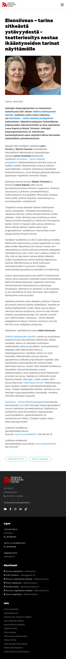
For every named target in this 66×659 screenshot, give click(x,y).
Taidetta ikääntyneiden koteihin (20, 336)
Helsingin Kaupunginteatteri (9, 4)
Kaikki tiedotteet (16, 459)
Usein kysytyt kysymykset (15, 644)
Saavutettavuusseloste (14, 624)
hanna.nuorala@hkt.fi (26, 434)
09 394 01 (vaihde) (14, 496)
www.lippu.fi (9, 556)
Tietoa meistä (10, 632)
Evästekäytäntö (11, 613)
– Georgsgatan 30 (20, 575)
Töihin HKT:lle (10, 640)
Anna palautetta (11, 609)
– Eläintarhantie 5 (27, 579)
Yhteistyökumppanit (13, 647)
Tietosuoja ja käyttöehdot (15, 636)
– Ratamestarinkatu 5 (22, 586)
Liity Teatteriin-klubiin (14, 620)
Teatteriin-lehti (10, 628)
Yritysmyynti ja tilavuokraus (16, 651)
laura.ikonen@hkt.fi (46, 443)
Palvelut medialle (40, 459)
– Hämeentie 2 (21, 571)
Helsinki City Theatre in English (18, 617)
